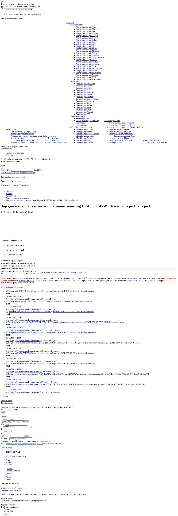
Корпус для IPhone (121, 138)
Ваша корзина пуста (32, 14)
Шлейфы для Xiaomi (84, 142)
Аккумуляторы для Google (87, 36)
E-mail (3, 488)
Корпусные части (78, 116)
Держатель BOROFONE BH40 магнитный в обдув (71, 301)
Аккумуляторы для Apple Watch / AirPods (126, 127)
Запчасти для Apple (112, 121)
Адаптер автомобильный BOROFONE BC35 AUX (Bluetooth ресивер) (95, 322)
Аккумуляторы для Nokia (86, 53)
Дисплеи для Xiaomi (84, 112)
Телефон (4, 429)
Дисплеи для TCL (83, 103)
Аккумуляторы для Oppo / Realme (90, 57)
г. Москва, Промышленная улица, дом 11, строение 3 (64, 272)
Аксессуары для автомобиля (22, 134)
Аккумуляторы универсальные (88, 79)
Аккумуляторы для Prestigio (87, 62)
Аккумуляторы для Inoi (85, 42)
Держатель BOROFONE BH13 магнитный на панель (74, 332)
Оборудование (53, 140)
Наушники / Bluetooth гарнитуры (24, 142)
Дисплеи (74, 81)
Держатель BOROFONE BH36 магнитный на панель (74, 363)
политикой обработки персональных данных (24, 444)
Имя (2, 424)
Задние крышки (82, 118)
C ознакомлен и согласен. (33, 444)
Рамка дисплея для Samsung (87, 121)
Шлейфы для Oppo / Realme (87, 134)
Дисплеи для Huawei (84, 86)
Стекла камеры (82, 125)
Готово (7, 514)
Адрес (3, 422)
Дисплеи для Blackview (85, 84)
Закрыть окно (6, 401)
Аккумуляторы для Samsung (87, 64)
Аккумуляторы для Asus (86, 27)
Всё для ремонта (49, 136)
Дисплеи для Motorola (85, 92)
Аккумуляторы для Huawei (87, 38)
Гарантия (9, 473)
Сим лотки (80, 123)
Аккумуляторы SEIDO (157, 142)
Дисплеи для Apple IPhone (120, 132)
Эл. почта (5, 439)
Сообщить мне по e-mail (11, 490)
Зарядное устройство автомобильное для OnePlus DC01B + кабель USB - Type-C (108, 343)
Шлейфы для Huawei (84, 129)
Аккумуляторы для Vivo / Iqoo (88, 73)
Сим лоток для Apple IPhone (120, 140)
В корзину (10, 155)
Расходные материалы (56, 142)
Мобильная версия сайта (16, 456)
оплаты (49, 441)
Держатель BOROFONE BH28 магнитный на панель (74, 291)
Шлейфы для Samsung (85, 136)
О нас (8, 460)
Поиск (30, 10)
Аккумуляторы (77, 25)
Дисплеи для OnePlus (84, 97)
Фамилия (5, 427)
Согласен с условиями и (35, 441)
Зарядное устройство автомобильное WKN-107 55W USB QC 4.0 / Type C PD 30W (111, 384)
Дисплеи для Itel (82, 90)
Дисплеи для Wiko (83, 110)
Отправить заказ (8, 441)
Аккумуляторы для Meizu (86, 49)
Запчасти (70, 23)
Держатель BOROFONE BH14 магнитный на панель (74, 353)
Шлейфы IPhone (115, 142)
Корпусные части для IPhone (121, 134)
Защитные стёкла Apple (25, 140)
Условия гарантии (26, 281)
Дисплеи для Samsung (85, 101)
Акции (9, 479)
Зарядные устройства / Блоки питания (26, 136)
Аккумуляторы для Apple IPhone (122, 125)
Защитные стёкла (18, 138)
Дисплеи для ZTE (83, 114)
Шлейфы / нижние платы (81, 127)
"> (5, 170)
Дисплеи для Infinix (84, 88)
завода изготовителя (141, 278)
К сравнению (34, 299)
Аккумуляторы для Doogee (87, 33)
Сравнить (23, 185)
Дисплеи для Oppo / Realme (87, 99)
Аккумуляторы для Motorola (87, 51)
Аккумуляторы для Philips (86, 60)
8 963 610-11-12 (29, 271)
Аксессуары (11, 129)
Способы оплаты (13, 471)
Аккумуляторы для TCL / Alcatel (89, 68)
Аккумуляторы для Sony (86, 66)
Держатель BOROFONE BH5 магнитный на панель (72, 312)
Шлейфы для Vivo (83, 140)
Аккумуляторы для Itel (85, 44)
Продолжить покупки (15, 153)
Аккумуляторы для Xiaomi (87, 75)
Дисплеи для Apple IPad (119, 129)
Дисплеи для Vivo (83, 108)
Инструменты (53, 138)
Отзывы (9, 464)
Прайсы (9, 477)
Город (3, 417)
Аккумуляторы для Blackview (88, 29)
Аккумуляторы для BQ (85, 31)
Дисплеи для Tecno (84, 105)
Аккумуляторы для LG (85, 47)
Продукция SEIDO (151, 140)
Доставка (9, 469)
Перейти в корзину (27, 173)
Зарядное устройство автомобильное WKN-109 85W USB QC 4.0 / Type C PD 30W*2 (113, 374)
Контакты (10, 462)
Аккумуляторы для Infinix (86, 40)
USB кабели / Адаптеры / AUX (23, 132)
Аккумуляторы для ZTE (86, 77)
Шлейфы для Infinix (84, 132)
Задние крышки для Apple (124, 136)
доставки (40, 441)
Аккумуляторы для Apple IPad (121, 123)
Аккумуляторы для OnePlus (87, 55)
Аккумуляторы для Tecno (86, 70)
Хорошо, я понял (8, 505)
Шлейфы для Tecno (84, 138)
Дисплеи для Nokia (84, 94)
